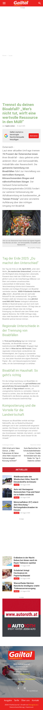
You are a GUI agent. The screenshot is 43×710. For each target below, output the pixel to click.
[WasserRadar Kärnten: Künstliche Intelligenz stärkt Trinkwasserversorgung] (7, 586)
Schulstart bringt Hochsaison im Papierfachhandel (22, 573)
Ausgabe (8, 700)
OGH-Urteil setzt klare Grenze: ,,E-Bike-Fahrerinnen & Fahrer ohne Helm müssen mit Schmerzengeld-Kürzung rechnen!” (11, 454)
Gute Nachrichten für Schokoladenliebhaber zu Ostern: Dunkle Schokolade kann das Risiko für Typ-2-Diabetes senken (32, 454)
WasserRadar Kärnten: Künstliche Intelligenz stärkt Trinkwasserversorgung (27, 586)
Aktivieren (34, 136)
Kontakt (35, 700)
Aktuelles (21, 470)
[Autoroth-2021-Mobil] (21, 636)
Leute (10, 55)
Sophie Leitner (10, 126)
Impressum (29, 707)
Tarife (16, 700)
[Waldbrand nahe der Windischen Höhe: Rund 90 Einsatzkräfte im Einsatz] (7, 480)
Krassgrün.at (33, 705)
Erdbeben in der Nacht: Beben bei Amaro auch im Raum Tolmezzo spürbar (25, 560)
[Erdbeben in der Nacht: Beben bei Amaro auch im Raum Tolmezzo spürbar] (7, 561)
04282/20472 (25, 674)
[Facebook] (18, 688)
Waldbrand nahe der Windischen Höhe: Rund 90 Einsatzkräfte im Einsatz (26, 479)
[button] (4, 3)
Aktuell (16, 485)
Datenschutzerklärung (17, 707)
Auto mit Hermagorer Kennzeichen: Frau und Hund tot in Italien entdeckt (27, 492)
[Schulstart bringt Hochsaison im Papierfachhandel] (7, 574)
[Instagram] (24, 688)
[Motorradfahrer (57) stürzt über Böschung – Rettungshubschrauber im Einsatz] (7, 505)
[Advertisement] (21, 30)
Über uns (25, 700)
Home (4, 55)
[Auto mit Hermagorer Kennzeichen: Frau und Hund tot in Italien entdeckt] (7, 493)
